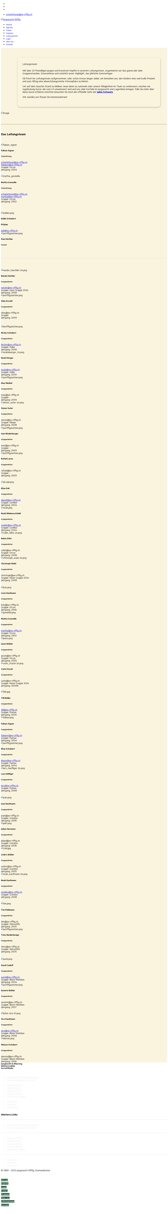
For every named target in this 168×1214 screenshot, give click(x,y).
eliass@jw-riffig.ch (10, 760)
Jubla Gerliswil (14, 1090)
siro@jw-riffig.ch (9, 1030)
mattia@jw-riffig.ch (11, 196)
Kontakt (9, 44)
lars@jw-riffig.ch (9, 785)
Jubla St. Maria (14, 1093)
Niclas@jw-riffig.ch (11, 344)
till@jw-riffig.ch (9, 709)
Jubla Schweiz (105, 91)
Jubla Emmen (13, 1087)
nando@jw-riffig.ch (11, 287)
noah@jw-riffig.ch (10, 369)
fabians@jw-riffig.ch (11, 164)
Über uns (10, 41)
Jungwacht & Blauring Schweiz (23, 1077)
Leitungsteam (12, 36)
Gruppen (9, 33)
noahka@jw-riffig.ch (11, 892)
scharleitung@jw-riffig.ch (19, 14)
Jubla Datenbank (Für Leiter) (21, 1080)
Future (9, 30)
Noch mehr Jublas (16, 1096)
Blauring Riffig (14, 1085)
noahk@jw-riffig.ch (11, 525)
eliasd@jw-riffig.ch (11, 500)
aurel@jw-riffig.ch (10, 977)
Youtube (11, 1104)
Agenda (9, 27)
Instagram (12, 1107)
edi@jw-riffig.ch (9, 230)
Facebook (12, 1101)
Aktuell (9, 24)
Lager (8, 39)
